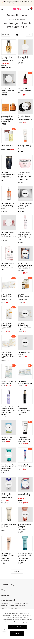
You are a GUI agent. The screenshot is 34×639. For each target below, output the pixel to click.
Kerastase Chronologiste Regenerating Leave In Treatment (24, 409)
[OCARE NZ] (17, 9)
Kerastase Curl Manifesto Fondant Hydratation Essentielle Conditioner (7, 557)
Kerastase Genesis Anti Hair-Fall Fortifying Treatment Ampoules (8, 235)
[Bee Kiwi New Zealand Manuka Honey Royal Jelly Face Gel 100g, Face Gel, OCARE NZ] (9, 284)
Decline (17, 633)
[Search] (28, 9)
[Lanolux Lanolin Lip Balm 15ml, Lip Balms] (25, 342)
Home (11, 19)
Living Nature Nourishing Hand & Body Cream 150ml (24, 439)
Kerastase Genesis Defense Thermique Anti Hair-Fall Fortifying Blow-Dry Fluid (24, 236)
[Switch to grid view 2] (17, 35)
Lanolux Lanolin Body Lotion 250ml (8, 382)
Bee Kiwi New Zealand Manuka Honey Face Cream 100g (7, 355)
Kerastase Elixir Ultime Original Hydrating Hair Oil (7, 59)
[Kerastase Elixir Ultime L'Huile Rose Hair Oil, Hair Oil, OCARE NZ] (25, 47)
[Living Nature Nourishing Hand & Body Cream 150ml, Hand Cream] (25, 427)
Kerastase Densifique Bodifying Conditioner (8, 526)
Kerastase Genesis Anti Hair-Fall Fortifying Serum (7, 265)
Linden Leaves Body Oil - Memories (8, 146)
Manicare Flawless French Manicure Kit (24, 495)
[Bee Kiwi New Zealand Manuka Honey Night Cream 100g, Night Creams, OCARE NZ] (25, 313)
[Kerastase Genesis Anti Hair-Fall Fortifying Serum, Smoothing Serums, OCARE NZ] (9, 253)
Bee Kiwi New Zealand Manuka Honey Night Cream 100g (24, 326)
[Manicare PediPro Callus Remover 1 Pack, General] (25, 455)
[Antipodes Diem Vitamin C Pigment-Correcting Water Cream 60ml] (9, 106)
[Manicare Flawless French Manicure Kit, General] (25, 484)
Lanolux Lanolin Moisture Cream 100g (25, 382)
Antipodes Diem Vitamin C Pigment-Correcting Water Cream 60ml (8, 119)
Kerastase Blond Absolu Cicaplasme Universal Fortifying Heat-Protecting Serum (8, 410)
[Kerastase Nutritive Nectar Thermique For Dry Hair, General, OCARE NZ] (25, 135)
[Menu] (3, 9)
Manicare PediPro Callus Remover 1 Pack (25, 466)
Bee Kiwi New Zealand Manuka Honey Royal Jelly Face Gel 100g (7, 297)
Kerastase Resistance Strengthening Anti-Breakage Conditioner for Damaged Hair (25, 557)
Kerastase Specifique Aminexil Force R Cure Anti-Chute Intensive (25, 206)
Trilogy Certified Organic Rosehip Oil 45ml (24, 90)
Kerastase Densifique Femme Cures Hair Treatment (8, 90)
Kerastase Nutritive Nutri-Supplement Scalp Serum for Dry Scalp (8, 206)
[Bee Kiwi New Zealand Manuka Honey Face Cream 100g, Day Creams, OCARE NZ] (9, 342)
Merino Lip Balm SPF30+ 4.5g (6, 438)
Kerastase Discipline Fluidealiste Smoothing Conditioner (25, 527)
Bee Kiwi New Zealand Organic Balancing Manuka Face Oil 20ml (24, 297)
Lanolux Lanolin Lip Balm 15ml (24, 353)
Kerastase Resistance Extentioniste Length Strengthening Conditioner (8, 467)
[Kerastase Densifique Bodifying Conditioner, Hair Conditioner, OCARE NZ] (9, 514)
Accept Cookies (17, 627)
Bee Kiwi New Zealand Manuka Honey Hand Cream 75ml (7, 326)
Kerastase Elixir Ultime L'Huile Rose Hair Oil (24, 59)
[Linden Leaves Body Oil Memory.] (9, 135)
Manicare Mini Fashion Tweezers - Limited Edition (8, 496)
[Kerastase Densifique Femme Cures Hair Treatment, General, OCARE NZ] (9, 78)
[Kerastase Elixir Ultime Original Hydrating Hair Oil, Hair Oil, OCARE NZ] (9, 47)
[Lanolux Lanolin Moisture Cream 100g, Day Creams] (25, 371)
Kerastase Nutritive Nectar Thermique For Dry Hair (25, 147)
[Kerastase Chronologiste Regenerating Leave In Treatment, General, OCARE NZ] (25, 396)
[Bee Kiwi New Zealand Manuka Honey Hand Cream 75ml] (9, 313)
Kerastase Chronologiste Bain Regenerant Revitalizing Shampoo (8, 175)
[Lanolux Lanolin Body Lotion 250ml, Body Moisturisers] (9, 371)
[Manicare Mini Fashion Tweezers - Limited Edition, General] (9, 484)
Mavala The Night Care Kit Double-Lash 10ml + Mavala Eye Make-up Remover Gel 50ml (25, 266)
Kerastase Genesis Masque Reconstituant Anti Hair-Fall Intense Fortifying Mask (24, 176)
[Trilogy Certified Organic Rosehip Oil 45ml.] (25, 78)
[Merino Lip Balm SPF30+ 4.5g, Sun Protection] (9, 427)
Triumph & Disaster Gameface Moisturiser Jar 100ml (25, 118)
